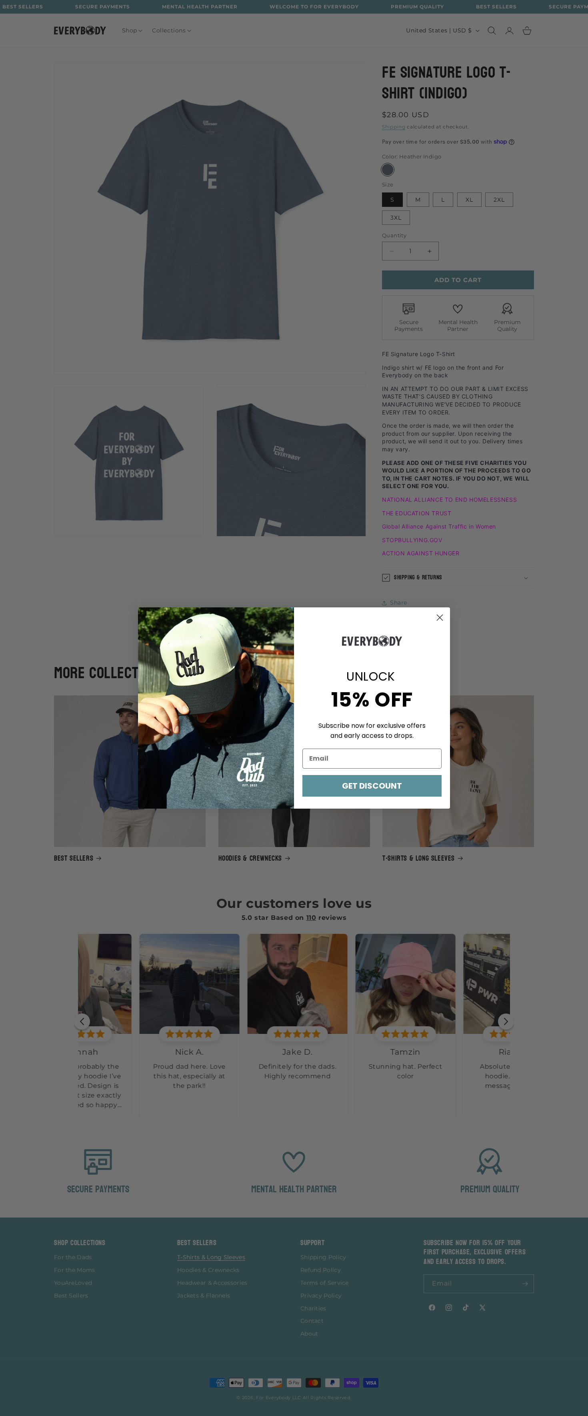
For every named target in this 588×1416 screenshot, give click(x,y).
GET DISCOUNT (372, 785)
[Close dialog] (440, 618)
